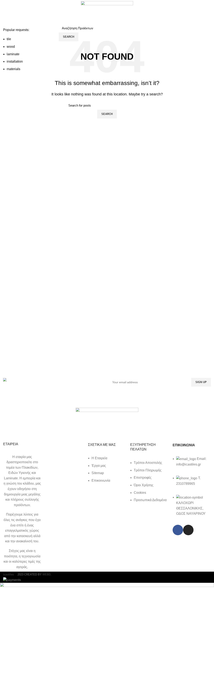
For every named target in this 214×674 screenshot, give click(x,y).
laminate (13, 54)
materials (13, 69)
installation (15, 61)
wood (11, 46)
